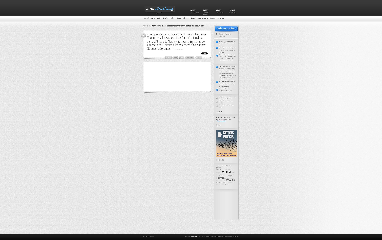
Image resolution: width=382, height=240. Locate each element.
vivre (222, 169)
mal (233, 178)
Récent (221, 34)
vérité (232, 169)
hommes (226, 171)
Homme (220, 178)
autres (226, 178)
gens (227, 167)
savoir (221, 180)
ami (225, 169)
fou (226, 174)
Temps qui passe (202, 18)
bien (230, 176)
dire (232, 182)
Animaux (212, 18)
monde (228, 169)
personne (223, 167)
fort (234, 182)
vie (227, 166)
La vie (218, 182)
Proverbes (220, 18)
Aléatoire (222, 36)
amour (218, 169)
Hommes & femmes (183, 18)
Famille (165, 18)
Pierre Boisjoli (179, 49)
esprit (217, 176)
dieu (217, 166)
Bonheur (172, 18)
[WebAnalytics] (170, 236)
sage (220, 165)
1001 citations (194, 236)
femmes (226, 184)
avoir (217, 174)
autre (224, 166)
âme (233, 176)
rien (225, 182)
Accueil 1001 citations (148, 236)
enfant (230, 167)
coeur (226, 176)
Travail (193, 18)
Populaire (228, 34)
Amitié (159, 18)
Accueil (146, 18)
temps (217, 180)
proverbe (230, 180)
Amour (153, 18)
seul (220, 174)
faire (230, 166)
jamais (218, 167)
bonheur (230, 178)
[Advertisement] (162, 76)
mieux (222, 182)
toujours (222, 176)
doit (228, 174)
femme (231, 174)
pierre (220, 184)
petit (217, 184)
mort (233, 172)
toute (224, 180)
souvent (218, 172)
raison (223, 174)
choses (229, 182)
